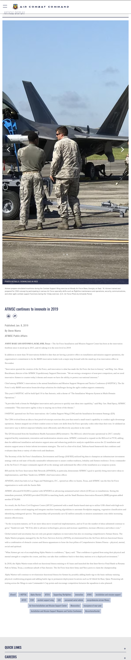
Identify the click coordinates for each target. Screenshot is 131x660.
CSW (32, 600)
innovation (79, 594)
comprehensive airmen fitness (98, 600)
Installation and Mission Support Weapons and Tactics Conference (56, 611)
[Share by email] (15, 316)
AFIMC (89, 594)
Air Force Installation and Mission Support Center (48, 605)
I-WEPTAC (23, 594)
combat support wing (46, 600)
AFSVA (47, 594)
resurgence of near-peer (92, 605)
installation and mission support (108, 594)
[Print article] (8, 316)
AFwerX (13, 594)
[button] (5, 7)
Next (122, 149)
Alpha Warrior (36, 594)
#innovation (75, 605)
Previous (8, 149)
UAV (59, 600)
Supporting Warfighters (62, 594)
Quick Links (13, 647)
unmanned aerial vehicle (74, 600)
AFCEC (24, 600)
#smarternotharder (92, 611)
